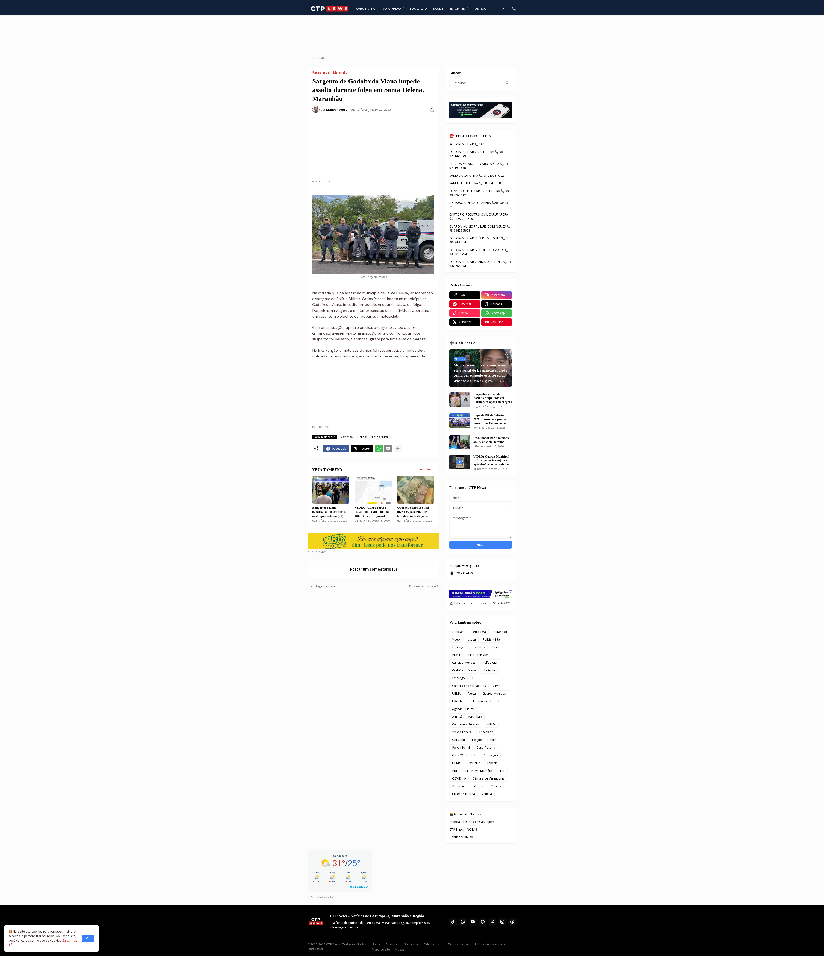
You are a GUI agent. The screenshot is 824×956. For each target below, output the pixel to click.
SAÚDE (438, 8)
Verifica (487, 794)
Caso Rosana (486, 747)
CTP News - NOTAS (463, 829)
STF (473, 755)
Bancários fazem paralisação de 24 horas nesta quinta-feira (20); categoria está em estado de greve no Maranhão (329, 512)
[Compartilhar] (430, 109)
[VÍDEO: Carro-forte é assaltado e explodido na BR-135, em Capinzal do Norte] (373, 490)
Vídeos (399, 949)
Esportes (479, 647)
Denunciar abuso (461, 837)
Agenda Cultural (463, 709)
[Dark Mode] (504, 8)
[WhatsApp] (379, 448)
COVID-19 (459, 778)
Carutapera (478, 632)
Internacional (482, 701)
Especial (492, 763)
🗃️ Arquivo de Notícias (465, 814)
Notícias (362, 437)
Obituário (458, 740)
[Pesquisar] (512, 8)
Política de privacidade (489, 944)
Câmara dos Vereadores (469, 686)
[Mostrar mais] (398, 448)
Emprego (458, 678)
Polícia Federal (462, 732)
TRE (500, 701)
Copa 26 (458, 755)
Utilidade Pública (463, 794)
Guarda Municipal (495, 693)
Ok (88, 938)
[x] (492, 922)
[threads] (512, 922)
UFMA (456, 763)
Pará (493, 740)
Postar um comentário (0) (373, 569)
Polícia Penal (461, 747)
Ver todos (424, 469)
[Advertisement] (412, 38)
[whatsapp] (463, 922)
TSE (502, 771)
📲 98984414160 (461, 573)
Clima (496, 686)
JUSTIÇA (480, 8)
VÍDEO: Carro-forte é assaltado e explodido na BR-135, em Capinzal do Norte (372, 512)
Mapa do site (381, 949)
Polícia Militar (380, 437)
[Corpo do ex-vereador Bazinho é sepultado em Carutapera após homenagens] (459, 399)
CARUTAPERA (366, 8)
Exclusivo (474, 763)
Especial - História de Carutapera (472, 822)
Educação (459, 647)
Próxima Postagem (422, 586)
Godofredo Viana (464, 670)
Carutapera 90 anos (466, 724)
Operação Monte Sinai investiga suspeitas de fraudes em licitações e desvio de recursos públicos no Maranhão (413, 512)
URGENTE (459, 701)
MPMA (491, 724)
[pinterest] (482, 922)
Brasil (456, 655)
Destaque (459, 786)
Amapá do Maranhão (467, 717)
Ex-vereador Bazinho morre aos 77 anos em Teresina (491, 439)
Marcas (496, 786)
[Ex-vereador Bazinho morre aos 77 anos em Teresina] (459, 442)
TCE (474, 678)
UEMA (456, 693)
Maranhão (340, 72)
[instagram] (502, 922)
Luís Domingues (478, 655)
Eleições (477, 740)
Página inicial (321, 72)
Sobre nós (411, 944)
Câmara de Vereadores (489, 778)
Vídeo (456, 639)
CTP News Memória (479, 771)
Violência (489, 670)
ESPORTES (457, 8)
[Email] (388, 448)
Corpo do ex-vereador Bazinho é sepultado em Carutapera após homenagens (492, 397)
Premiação (490, 755)
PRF (455, 771)
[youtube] (473, 922)
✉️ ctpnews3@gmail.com (466, 566)
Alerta (472, 693)
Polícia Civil (490, 662)
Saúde (496, 647)
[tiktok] (453, 922)
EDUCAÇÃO (418, 8)
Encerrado (486, 732)
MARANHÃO (391, 8)
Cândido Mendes (464, 662)
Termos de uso (458, 944)
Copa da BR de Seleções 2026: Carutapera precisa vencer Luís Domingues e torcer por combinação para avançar (491, 419)
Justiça (471, 639)
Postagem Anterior (324, 586)
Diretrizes (392, 944)
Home (376, 944)
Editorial (478, 786)
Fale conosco (433, 944)
